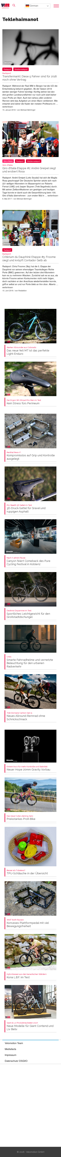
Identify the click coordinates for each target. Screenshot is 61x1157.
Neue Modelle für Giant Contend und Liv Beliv (30, 1026)
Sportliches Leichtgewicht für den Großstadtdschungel (28, 613)
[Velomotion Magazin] (6, 6)
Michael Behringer (28, 110)
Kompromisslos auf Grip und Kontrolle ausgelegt (31, 455)
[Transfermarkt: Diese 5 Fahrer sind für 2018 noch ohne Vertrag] (30, 47)
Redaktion (22, 290)
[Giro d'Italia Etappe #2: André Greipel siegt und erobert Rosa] (30, 139)
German (33, 5)
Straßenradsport (21, 69)
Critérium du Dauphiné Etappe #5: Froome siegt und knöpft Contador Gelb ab (29, 257)
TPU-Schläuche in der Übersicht (27, 872)
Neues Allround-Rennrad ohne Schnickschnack (26, 716)
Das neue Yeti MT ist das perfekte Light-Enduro (28, 350)
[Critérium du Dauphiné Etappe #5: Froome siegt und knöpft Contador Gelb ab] (30, 228)
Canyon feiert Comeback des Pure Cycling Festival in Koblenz (28, 561)
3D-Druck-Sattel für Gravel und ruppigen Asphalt (26, 508)
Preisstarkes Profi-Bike (21, 818)
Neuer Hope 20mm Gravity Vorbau (28, 768)
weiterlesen (7, 106)
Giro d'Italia (8, 161)
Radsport (7, 69)
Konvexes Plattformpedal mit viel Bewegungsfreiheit (28, 923)
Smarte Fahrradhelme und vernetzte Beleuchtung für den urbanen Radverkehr (30, 662)
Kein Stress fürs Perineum (24, 402)
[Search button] (14, 5)
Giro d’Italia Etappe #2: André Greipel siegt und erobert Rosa (29, 168)
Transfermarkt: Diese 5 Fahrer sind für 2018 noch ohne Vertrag (29, 76)
